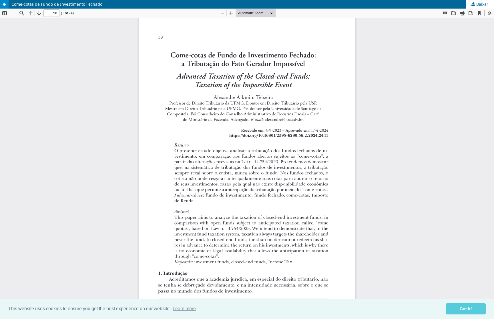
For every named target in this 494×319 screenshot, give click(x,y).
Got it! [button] (466, 308)
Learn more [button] (184, 308)
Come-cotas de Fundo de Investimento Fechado (56, 4)
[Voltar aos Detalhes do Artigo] (4, 4)
